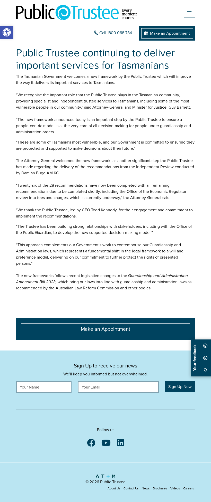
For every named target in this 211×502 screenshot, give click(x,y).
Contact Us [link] (131, 488)
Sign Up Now (180, 386)
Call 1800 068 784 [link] (115, 32)
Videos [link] (175, 488)
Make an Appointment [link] (169, 33)
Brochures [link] (160, 488)
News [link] (146, 488)
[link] (6, 32)
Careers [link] (188, 488)
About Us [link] (114, 488)
